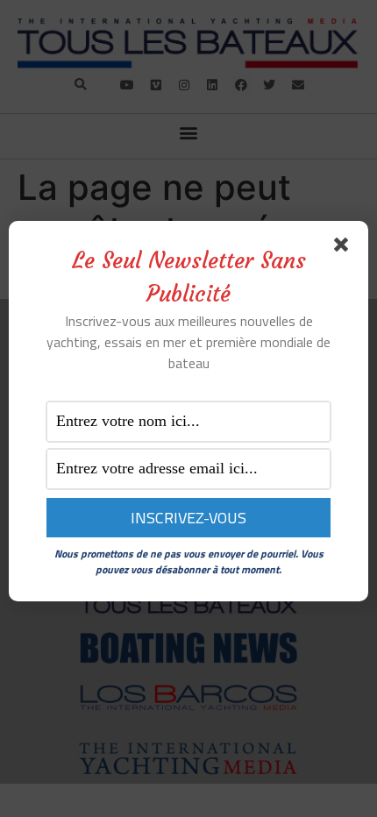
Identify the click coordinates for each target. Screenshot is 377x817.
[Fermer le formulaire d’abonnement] (344, 248)
